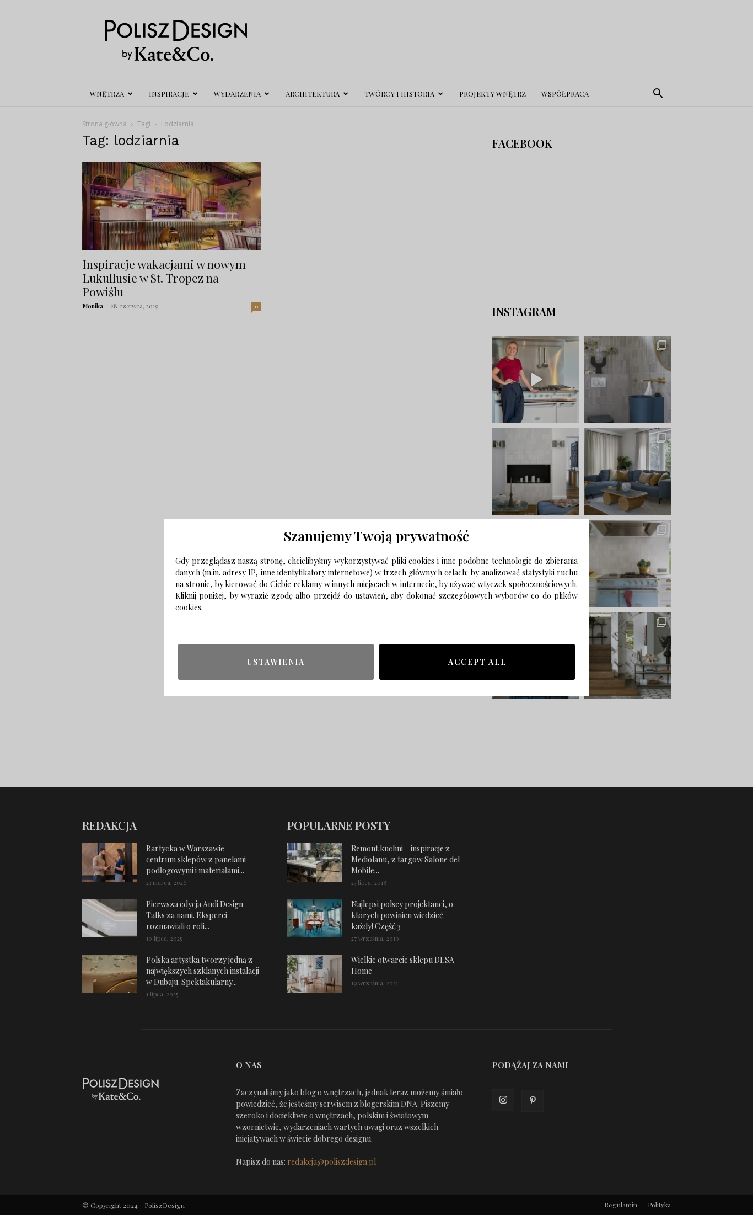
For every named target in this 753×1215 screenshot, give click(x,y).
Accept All (477, 662)
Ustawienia (276, 662)
